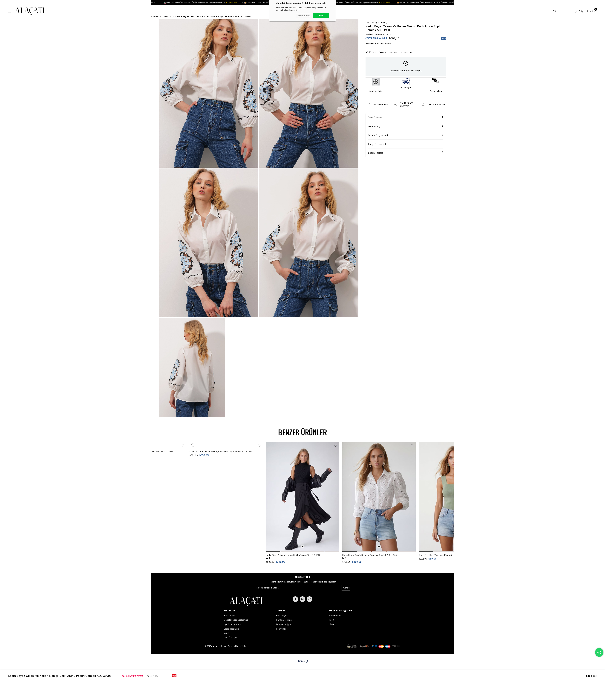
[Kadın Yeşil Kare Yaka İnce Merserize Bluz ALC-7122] (379, 497)
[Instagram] (302, 599)
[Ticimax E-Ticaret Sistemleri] (302, 661)
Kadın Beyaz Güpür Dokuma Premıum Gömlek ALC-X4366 (293, 555)
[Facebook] (295, 599)
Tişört (331, 619)
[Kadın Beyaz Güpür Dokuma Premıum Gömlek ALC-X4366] (302, 497)
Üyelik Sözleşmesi (232, 624)
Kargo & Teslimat (377, 143)
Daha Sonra (304, 15)
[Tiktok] (309, 599)
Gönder (346, 587)
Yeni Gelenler (335, 615)
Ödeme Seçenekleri (378, 135)
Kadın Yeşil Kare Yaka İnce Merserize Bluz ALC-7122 (366, 555)
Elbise (331, 624)
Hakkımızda (229, 615)
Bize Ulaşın (281, 615)
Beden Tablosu (375, 152)
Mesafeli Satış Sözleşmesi (236, 619)
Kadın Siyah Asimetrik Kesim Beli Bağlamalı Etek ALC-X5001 (217, 555)
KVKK (226, 633)
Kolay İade (281, 628)
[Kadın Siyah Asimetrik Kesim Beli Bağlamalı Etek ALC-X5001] (226, 497)
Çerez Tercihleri (231, 628)
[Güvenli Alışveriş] (373, 646)
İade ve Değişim (283, 624)
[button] (197, 551)
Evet (321, 15)
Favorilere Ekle (183, 445)
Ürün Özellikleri (375, 117)
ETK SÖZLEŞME (231, 637)
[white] (246, 601)
